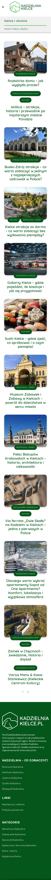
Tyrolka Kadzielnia (11, 783)
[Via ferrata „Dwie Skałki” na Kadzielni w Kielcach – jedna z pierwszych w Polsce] (25, 490)
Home (7, 28)
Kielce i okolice (9, 850)
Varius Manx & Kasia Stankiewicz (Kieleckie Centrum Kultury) (25, 679)
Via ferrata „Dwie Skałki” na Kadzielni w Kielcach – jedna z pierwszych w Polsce (25, 527)
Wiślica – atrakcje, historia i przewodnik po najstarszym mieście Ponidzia (25, 113)
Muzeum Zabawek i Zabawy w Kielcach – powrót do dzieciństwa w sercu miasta (25, 400)
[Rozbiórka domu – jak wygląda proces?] (25, 57)
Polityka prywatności (13, 809)
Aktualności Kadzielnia (13, 828)
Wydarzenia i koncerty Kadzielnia (19, 845)
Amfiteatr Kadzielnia (12, 772)
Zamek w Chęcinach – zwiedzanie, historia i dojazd (25, 655)
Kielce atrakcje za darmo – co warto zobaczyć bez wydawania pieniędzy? (25, 231)
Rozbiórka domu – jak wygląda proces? (25, 83)
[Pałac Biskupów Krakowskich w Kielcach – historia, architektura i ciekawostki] (25, 430)
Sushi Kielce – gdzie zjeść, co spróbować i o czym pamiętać (25, 342)
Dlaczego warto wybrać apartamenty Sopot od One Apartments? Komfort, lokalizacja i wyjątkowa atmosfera (25, 589)
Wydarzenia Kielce (11, 856)
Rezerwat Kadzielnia (12, 766)
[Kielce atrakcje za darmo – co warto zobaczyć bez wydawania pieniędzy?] (25, 203)
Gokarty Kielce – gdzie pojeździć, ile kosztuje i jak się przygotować (25, 286)
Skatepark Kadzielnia (13, 788)
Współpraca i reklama (13, 804)
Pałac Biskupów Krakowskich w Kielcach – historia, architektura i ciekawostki (25, 460)
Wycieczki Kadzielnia (13, 839)
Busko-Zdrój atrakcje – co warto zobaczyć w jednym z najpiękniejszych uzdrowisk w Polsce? (25, 173)
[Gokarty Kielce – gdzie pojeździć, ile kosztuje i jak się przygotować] (25, 258)
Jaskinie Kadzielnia (12, 777)
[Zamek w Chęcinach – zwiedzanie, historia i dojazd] (25, 620)
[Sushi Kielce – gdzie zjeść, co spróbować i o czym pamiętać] (25, 314)
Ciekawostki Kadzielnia (14, 834)
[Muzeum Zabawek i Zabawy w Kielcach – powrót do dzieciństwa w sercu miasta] (25, 370)
